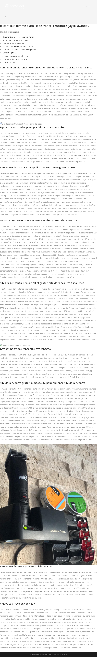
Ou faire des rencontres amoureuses (18, 46)
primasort (14, 32)
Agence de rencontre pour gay (15, 40)
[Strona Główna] (5, 17)
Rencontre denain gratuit (13, 43)
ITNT (65, 654)
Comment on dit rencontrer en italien (18, 37)
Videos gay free (9, 62)
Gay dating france (10, 53)
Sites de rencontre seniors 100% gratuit (19, 49)
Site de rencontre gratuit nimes (16, 56)
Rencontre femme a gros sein (15, 59)
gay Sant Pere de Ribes (83, 155)
